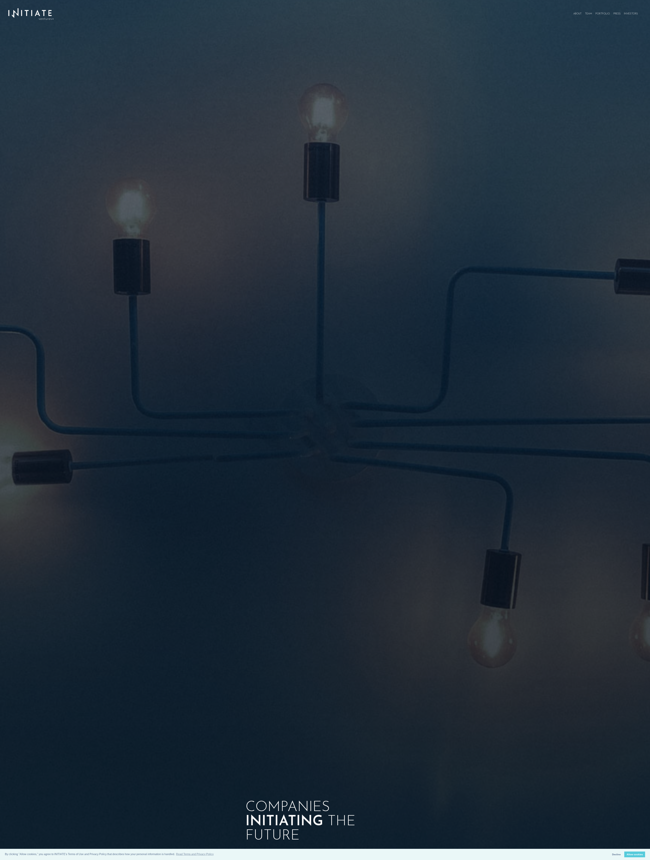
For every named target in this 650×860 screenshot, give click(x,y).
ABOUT (577, 14)
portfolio (602, 14)
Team (588, 14)
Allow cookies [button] (635, 854)
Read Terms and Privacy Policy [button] (195, 854)
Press (617, 14)
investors (631, 14)
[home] (30, 14)
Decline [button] (616, 854)
